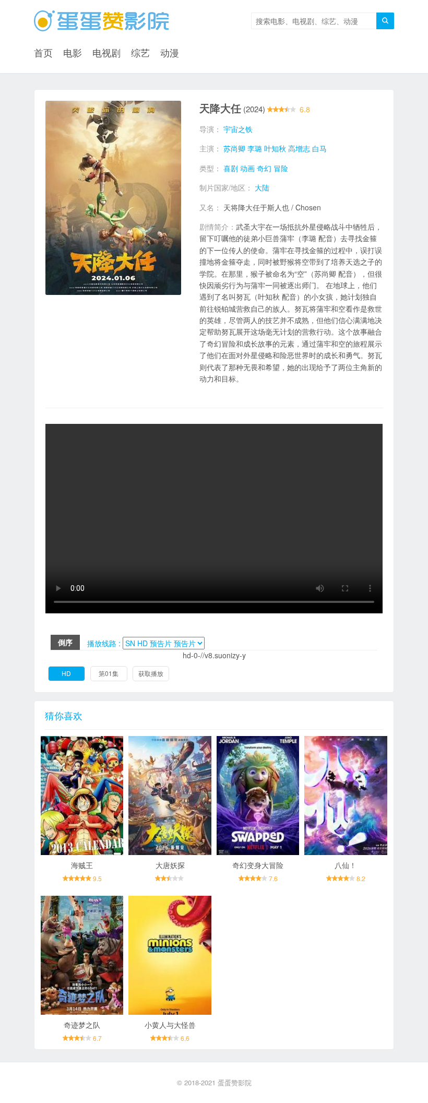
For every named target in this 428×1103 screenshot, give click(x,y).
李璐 (254, 148)
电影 (72, 52)
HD (66, 673)
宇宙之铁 (238, 129)
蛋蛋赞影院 (235, 1082)
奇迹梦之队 (82, 1024)
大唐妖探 (170, 865)
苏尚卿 (234, 148)
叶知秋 (275, 148)
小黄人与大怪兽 (170, 1024)
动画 (247, 168)
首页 (43, 52)
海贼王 (82, 865)
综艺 (140, 52)
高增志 (299, 148)
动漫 (169, 52)
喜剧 (230, 168)
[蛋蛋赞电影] (101, 20)
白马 (319, 148)
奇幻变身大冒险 (257, 865)
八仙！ (345, 865)
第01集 (108, 673)
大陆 (262, 187)
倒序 (65, 642)
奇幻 (264, 168)
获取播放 (150, 673)
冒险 (281, 168)
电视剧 (106, 52)
